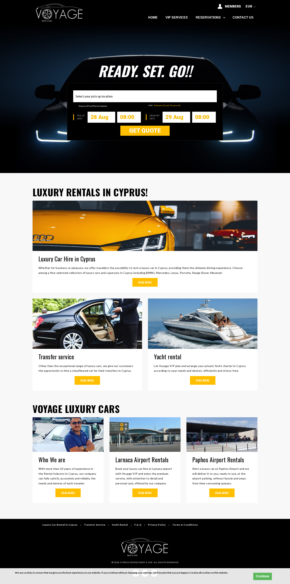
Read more (145, 282)
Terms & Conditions (185, 524)
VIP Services (177, 17)
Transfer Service (94, 524)
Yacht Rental (120, 524)
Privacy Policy (157, 524)
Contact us (243, 17)
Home (153, 17)
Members (232, 6)
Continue (262, 576)
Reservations (209, 17)
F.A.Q (137, 524)
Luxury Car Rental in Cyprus (60, 524)
